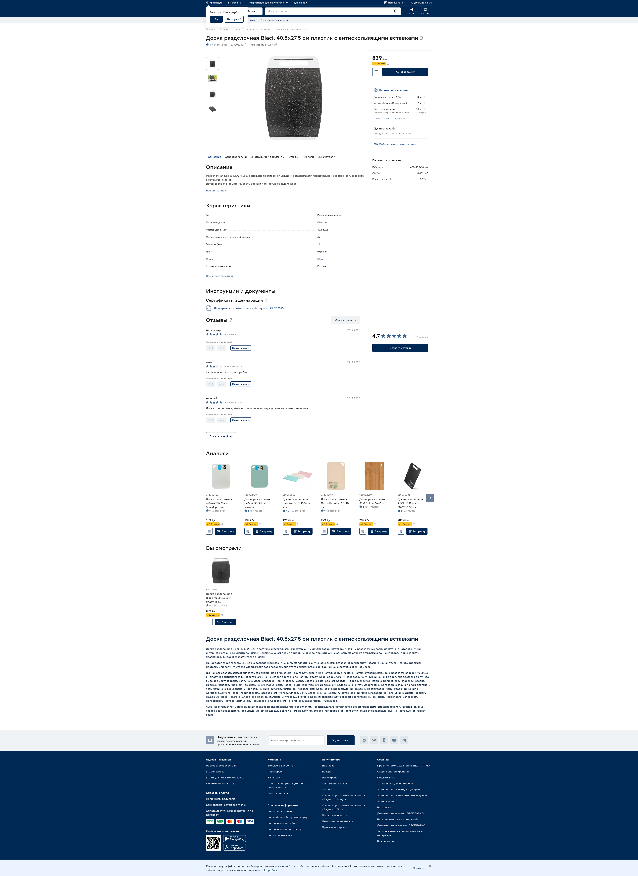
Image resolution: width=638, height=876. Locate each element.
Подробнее (270, 870)
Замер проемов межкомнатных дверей (402, 795)
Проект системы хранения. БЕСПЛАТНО (403, 765)
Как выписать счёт (279, 835)
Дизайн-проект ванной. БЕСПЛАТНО (401, 825)
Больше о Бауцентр (280, 765)
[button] (405, 72)
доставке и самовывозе (355, 666)
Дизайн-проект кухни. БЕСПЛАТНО (400, 813)
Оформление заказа (335, 783)
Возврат (327, 771)
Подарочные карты (334, 815)
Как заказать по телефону (284, 829)
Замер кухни (385, 801)
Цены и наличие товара (337, 821)
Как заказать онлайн (281, 823)
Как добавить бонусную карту (287, 817)
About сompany (277, 793)
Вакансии (273, 777)
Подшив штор (386, 777)
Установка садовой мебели (395, 783)
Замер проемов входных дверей (398, 789)
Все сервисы (385, 841)
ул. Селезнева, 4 (216, 771)
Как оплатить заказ (280, 811)
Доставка (328, 765)
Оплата (327, 789)
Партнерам (274, 771)
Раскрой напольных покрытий (397, 819)
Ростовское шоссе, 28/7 (222, 765)
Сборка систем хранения (393, 771)
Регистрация (330, 777)
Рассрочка (384, 807)
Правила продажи (334, 827)
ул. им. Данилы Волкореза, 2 (225, 777)
